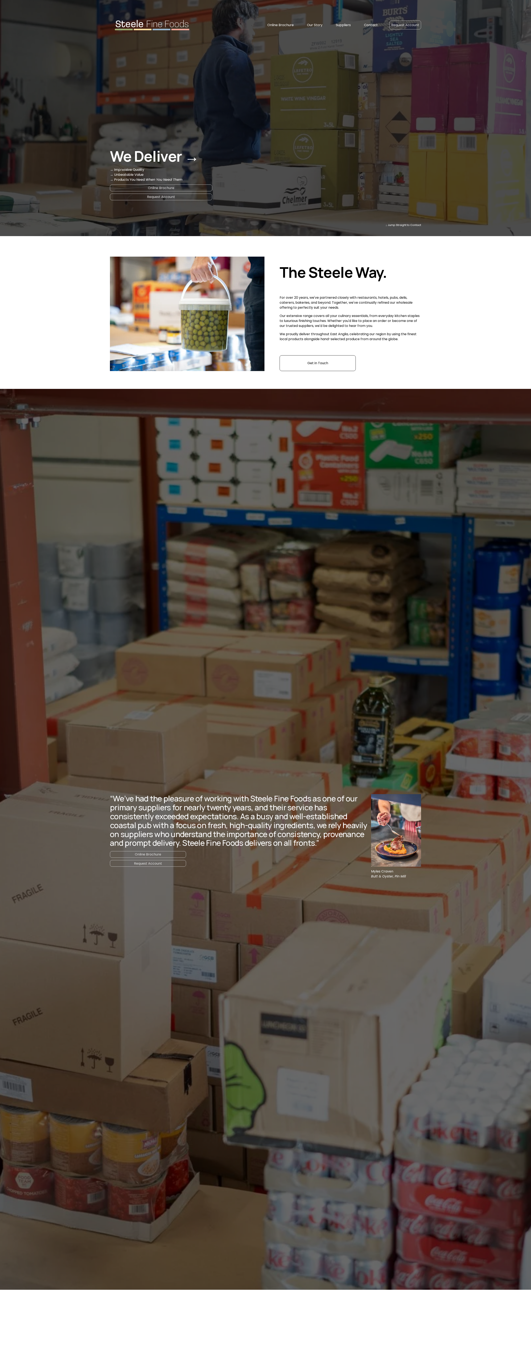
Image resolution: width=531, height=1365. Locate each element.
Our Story (315, 25)
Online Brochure (280, 25)
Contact (371, 25)
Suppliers (343, 25)
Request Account (405, 25)
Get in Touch (317, 363)
